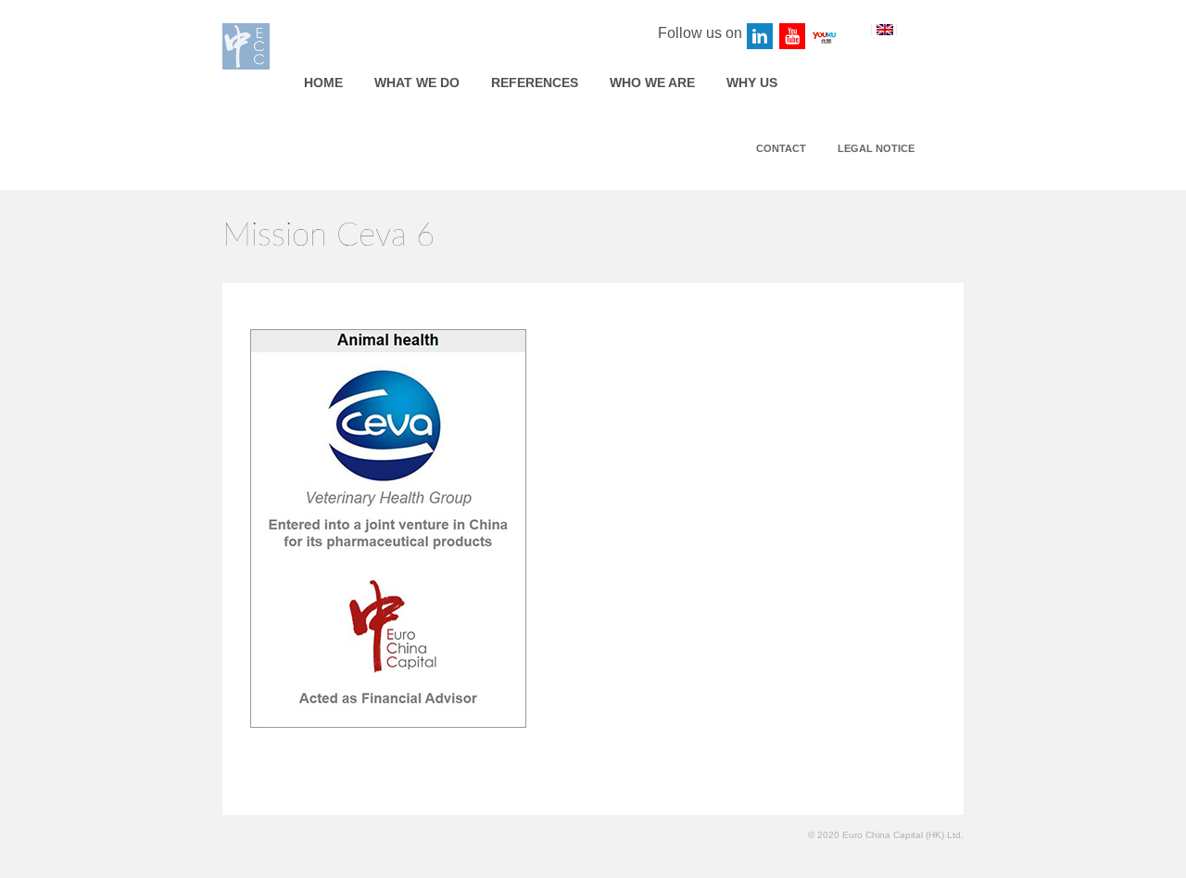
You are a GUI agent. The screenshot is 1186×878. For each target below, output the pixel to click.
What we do (417, 82)
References (534, 82)
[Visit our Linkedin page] (761, 37)
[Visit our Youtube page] (793, 37)
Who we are (652, 82)
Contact (781, 148)
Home (323, 82)
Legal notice (876, 148)
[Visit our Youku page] (825, 37)
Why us (751, 82)
